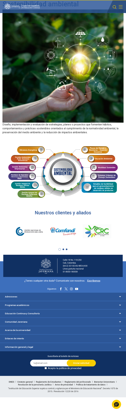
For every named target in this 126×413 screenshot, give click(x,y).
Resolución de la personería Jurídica (35, 385)
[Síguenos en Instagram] (71, 288)
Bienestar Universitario (104, 382)
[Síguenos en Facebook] (60, 288)
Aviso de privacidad (64, 385)
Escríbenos (93, 280)
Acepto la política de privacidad (64, 368)
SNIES (12, 382)
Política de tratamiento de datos (91, 385)
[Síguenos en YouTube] (76, 288)
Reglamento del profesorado (78, 382)
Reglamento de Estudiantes (49, 382)
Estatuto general (25, 382)
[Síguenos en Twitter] (66, 288)
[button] (59, 249)
